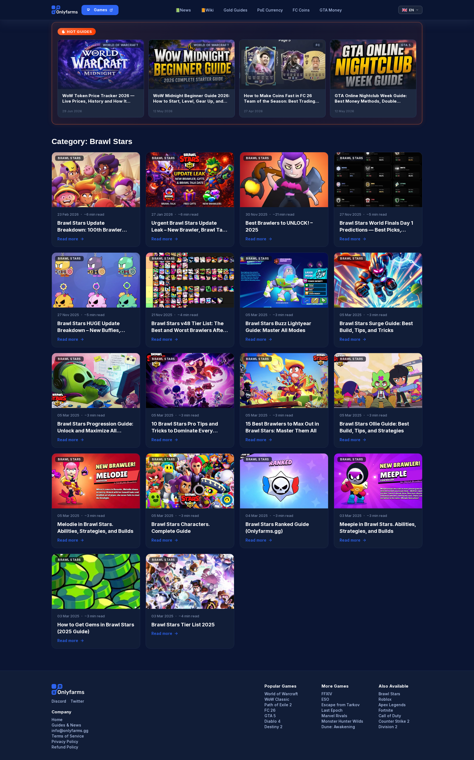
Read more (67, 239)
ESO (325, 699)
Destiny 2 (273, 727)
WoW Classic (276, 699)
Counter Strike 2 (394, 721)
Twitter (77, 701)
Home (57, 720)
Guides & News (66, 725)
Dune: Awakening (338, 727)
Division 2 (388, 727)
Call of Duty (390, 716)
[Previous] (65, 78)
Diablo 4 (272, 721)
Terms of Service (68, 736)
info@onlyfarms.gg (70, 731)
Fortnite (386, 710)
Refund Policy (65, 747)
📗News (183, 10)
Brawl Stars (389, 694)
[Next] (408, 78)
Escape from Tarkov (340, 705)
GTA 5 (270, 716)
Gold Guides (235, 10)
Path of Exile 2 (278, 705)
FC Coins (301, 10)
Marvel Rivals (334, 716)
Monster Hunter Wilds (342, 721)
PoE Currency (270, 10)
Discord (59, 701)
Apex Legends (392, 705)
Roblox (385, 699)
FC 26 (269, 710)
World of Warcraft (281, 694)
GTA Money (331, 10)
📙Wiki (207, 10)
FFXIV (326, 694)
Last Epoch (332, 710)
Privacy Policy (65, 742)
